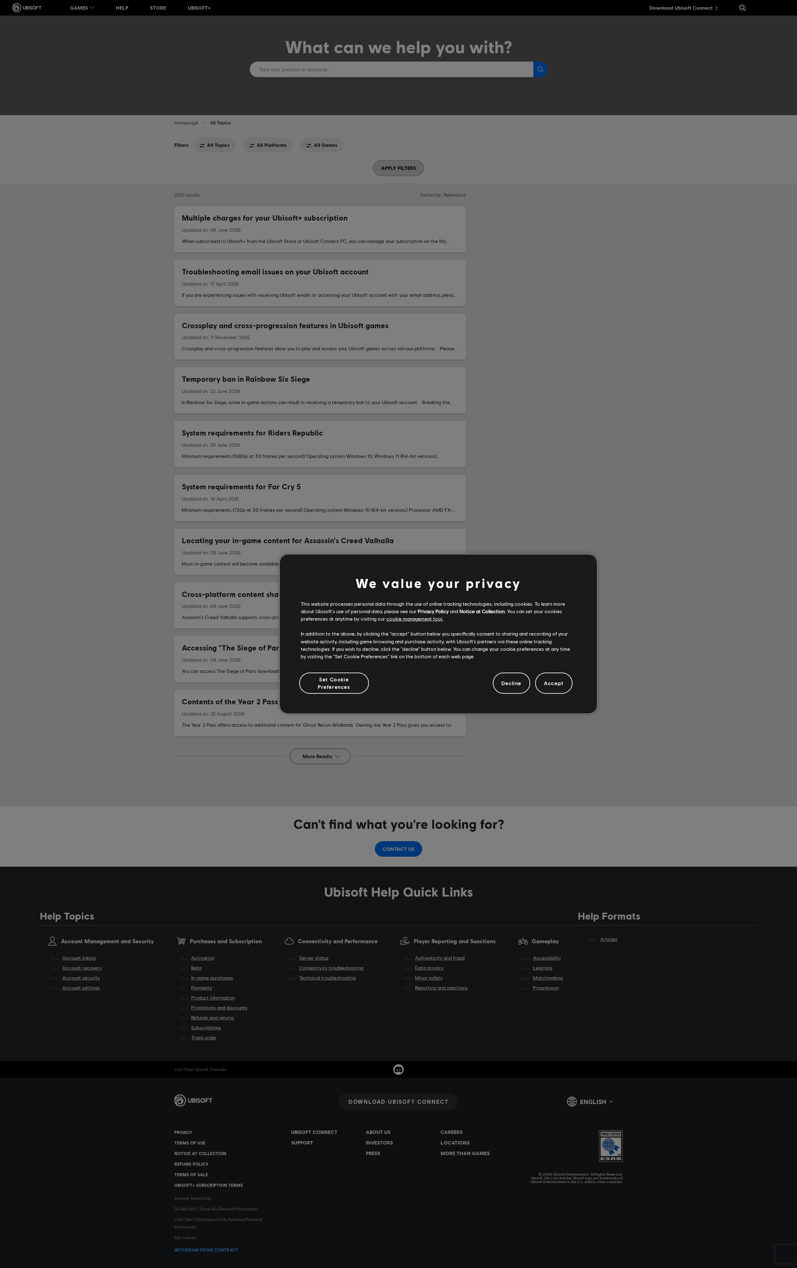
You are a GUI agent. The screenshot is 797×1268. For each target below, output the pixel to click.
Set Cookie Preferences (334, 683)
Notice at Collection (482, 611)
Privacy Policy (433, 611)
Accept (554, 683)
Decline (511, 683)
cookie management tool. (414, 619)
